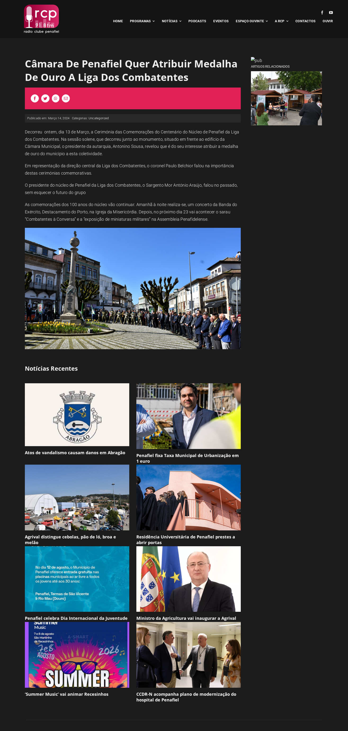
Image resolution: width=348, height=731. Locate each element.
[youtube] (331, 12)
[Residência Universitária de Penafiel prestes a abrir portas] (188, 497)
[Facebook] (35, 98)
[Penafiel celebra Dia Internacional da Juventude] (77, 579)
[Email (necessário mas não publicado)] (66, 98)
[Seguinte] (318, 97)
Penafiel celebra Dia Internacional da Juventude (76, 618)
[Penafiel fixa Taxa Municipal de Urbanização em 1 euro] (188, 416)
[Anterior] (254, 97)
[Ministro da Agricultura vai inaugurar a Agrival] (188, 579)
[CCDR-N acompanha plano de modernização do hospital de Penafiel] (188, 655)
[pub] (256, 60)
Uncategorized (99, 118)
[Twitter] (45, 98)
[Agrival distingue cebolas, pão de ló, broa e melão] (77, 497)
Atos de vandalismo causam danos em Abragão (75, 452)
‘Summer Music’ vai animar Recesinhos (66, 694)
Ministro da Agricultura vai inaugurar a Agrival (186, 618)
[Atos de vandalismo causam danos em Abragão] (77, 414)
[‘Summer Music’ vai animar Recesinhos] (77, 655)
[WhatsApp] (56, 98)
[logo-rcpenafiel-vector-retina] (41, 4)
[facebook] (322, 12)
